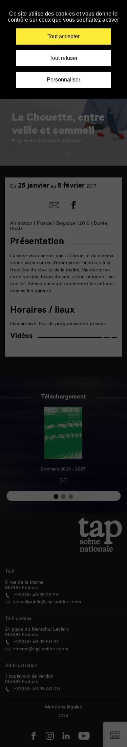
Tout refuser (63, 58)
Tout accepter (63, 36)
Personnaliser (63, 79)
